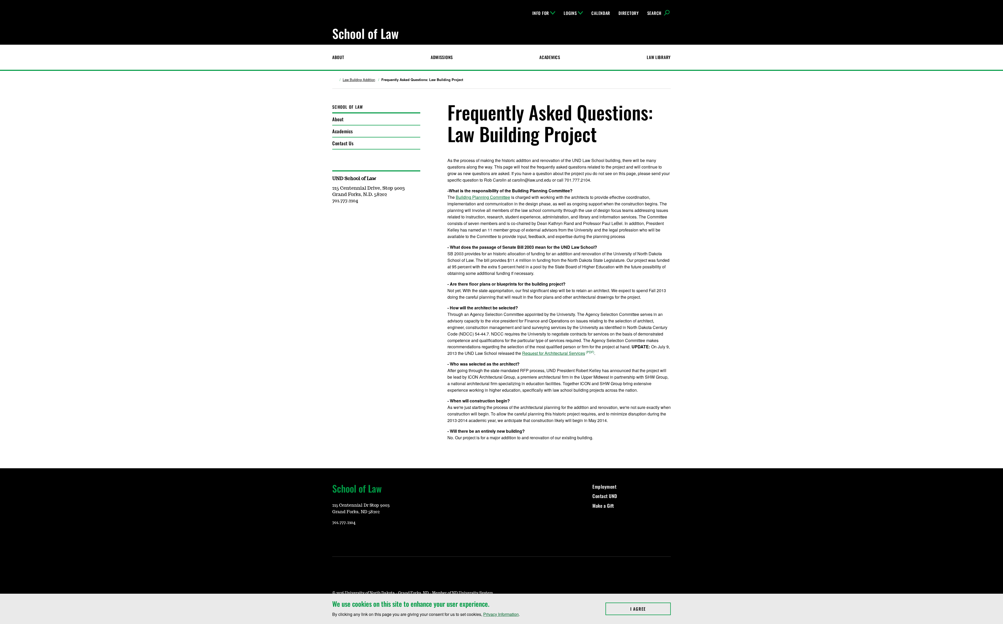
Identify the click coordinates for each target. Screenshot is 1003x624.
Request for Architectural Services (553, 353)
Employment (604, 486)
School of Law (347, 107)
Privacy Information (501, 614)
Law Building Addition (359, 79)
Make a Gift (603, 505)
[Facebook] (361, 538)
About (338, 57)
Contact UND (604, 496)
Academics (549, 57)
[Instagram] (348, 538)
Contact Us (342, 143)
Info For (540, 13)
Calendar (600, 13)
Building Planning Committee (483, 197)
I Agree (650, 609)
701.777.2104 (343, 523)
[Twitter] (373, 538)
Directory (629, 13)
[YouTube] (336, 538)
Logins (570, 13)
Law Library (659, 57)
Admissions (442, 57)
